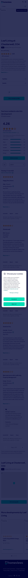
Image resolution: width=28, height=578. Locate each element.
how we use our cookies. (11, 289)
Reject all (14, 304)
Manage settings (14, 292)
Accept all (14, 299)
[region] (14, 289)
